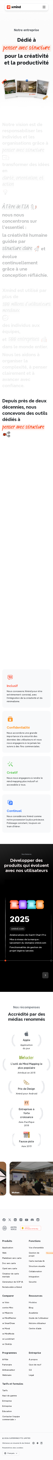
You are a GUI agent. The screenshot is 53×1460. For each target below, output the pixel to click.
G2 (30, 1370)
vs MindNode (8, 1334)
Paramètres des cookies (12, 1448)
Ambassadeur (8, 1370)
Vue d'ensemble (36, 1248)
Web (4, 1253)
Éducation (7, 1411)
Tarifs (5, 1390)
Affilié (5, 1359)
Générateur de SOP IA (12, 1282)
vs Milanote (7, 1313)
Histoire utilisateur (37, 1323)
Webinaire (6, 1375)
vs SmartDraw (8, 1323)
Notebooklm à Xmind (12, 1287)
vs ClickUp (7, 1344)
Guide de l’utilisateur (38, 1318)
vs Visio (5, 1302)
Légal (31, 1375)
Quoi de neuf (35, 1365)
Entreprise (7, 1401)
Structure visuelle (37, 1266)
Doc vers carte (9, 1263)
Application (7, 1248)
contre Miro (7, 1308)
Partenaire (7, 1365)
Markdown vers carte (11, 1258)
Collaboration (35, 1271)
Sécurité (32, 1282)
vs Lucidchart (8, 1339)
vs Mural (6, 1328)
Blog (31, 1308)
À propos (33, 1359)
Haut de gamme (9, 1396)
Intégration (34, 1277)
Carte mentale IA (37, 1261)
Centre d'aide (35, 1328)
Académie (33, 1313)
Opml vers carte (9, 1268)
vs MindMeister (9, 1318)
